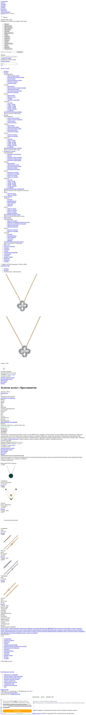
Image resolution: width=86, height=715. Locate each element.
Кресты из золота (12, 175)
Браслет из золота (12, 229)
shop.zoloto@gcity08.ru (11, 692)
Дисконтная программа (10, 252)
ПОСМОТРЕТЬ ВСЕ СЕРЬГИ (13, 148)
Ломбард (3, 6)
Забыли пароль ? (37, 713)
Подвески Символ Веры (14, 158)
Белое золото (11, 95)
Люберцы (7, 36)
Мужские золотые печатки (11, 679)
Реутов (6, 41)
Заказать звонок (5, 61)
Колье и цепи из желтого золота (14, 630)
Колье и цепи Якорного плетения (29, 628)
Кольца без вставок (12, 92)
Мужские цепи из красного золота (58, 630)
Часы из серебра (12, 195)
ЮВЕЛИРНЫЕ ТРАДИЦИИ (9, 422)
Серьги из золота (12, 134)
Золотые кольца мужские (14, 80)
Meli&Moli (51, 628)
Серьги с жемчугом (9, 680)
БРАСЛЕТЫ (7, 217)
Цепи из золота (11, 208)
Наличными (4, 380)
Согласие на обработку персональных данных (71, 702)
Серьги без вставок (12, 131)
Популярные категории (7, 672)
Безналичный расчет (6, 379)
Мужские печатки (12, 81)
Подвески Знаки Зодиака (14, 157)
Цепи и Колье (8, 196)
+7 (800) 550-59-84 (6, 58)
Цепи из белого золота (60, 628)
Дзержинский (8, 26)
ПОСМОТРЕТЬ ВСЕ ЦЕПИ (12, 214)
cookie (15, 701)
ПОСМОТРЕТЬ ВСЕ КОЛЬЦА (13, 112)
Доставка (3, 4)
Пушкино (7, 40)
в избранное (4, 398)
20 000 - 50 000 (11, 107)
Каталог (6, 71)
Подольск (7, 38)
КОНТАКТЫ (4, 689)
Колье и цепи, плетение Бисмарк (10, 628)
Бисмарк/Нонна (11, 201)
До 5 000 (9, 103)
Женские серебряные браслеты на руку (18, 222)
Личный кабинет (5, 12)
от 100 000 (10, 110)
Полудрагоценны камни (14, 128)
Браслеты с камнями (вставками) (16, 223)
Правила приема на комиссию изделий (15, 646)
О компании (4, 1)
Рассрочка (3, 382)
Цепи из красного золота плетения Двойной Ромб (41, 631)
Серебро (9, 98)
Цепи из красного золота (19, 631)
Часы (5, 192)
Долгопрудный (8, 27)
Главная (6, 268)
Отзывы (3, 7)
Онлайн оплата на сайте (8, 377)
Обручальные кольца (13, 75)
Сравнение (4, 10)
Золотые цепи (43, 628)
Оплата (3, 3)
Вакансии (7, 258)
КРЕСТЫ (6, 245)
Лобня (6, 34)
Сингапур (10, 204)
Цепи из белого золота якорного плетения (35, 630)
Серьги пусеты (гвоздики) (14, 119)
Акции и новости (9, 640)
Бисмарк (9, 199)
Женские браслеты (12, 226)
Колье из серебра (12, 213)
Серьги (6, 115)
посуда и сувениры (9, 246)
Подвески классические (14, 154)
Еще (5, 686)
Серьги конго (11, 121)
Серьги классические (13, 118)
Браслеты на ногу (12, 220)
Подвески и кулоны (9, 151)
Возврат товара (8, 257)
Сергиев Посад (8, 43)
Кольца (6, 72)
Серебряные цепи (9, 683)
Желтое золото (11, 97)
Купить (3, 485)
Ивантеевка (8, 29)
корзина (3, 13)
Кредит (3, 383)
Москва (6, 24)
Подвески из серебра (13, 174)
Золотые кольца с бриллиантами (16, 88)
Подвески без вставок (13, 169)
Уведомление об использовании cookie (47, 702)
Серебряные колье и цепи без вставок (67, 631)
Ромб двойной (11, 202)
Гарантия (6, 255)
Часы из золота (11, 193)
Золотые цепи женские (10, 685)
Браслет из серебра (12, 231)
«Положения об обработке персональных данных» (15, 704)
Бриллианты (11, 86)
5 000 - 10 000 (11, 104)
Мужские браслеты (12, 225)
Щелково (7, 47)
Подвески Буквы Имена (14, 160)
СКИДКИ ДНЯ (5, 266)
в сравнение (11, 398)
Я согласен (17, 711)
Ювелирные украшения (11, 674)
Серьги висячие (11, 122)
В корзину (3, 431)
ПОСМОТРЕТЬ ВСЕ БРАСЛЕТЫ (14, 242)
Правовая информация (50, 701)
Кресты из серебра (12, 177)
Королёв (7, 31)
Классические (11, 78)
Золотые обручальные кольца (15, 77)
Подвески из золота (13, 172)
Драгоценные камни (13, 89)
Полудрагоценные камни (14, 91)
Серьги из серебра (12, 136)
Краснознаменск (9, 33)
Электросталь (8, 49)
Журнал (6, 657)
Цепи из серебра (12, 210)
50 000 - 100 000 (12, 109)
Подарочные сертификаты (11, 648)
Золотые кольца (11, 83)
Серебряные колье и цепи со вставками (26, 633)
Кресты (9, 155)
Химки (6, 45)
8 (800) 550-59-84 (13, 439)
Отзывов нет (4, 393)
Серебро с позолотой (13, 100)
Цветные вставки (12, 130)
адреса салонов (11, 374)
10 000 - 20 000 (11, 106)
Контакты (3, 9)
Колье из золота (11, 211)
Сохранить (20, 52)
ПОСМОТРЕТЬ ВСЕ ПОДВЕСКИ (14, 189)
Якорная (9, 205)
